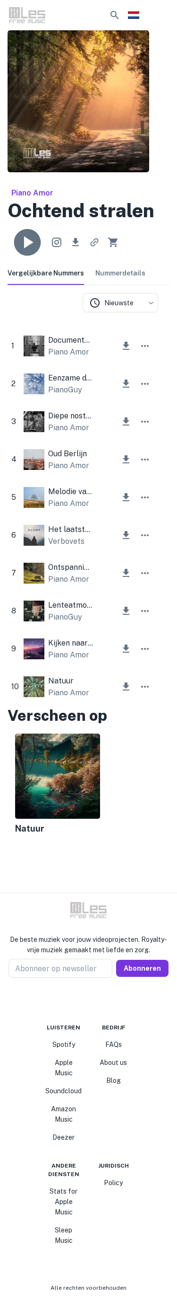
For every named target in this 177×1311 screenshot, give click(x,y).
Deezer (63, 1137)
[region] (83, 784)
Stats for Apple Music (63, 1201)
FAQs (113, 1044)
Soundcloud (63, 1091)
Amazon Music (63, 1114)
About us (113, 1062)
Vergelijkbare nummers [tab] (46, 273)
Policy (113, 1183)
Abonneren (142, 968)
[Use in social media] (56, 242)
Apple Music (64, 1068)
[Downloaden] (75, 242)
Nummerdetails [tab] (120, 273)
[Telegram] (94, 1000)
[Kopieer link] (94, 242)
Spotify (63, 1044)
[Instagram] (83, 1000)
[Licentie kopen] (113, 242)
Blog (113, 1080)
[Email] (106, 1000)
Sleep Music (64, 1235)
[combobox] (120, 302)
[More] (144, 346)
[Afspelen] (27, 242)
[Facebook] (72, 1000)
